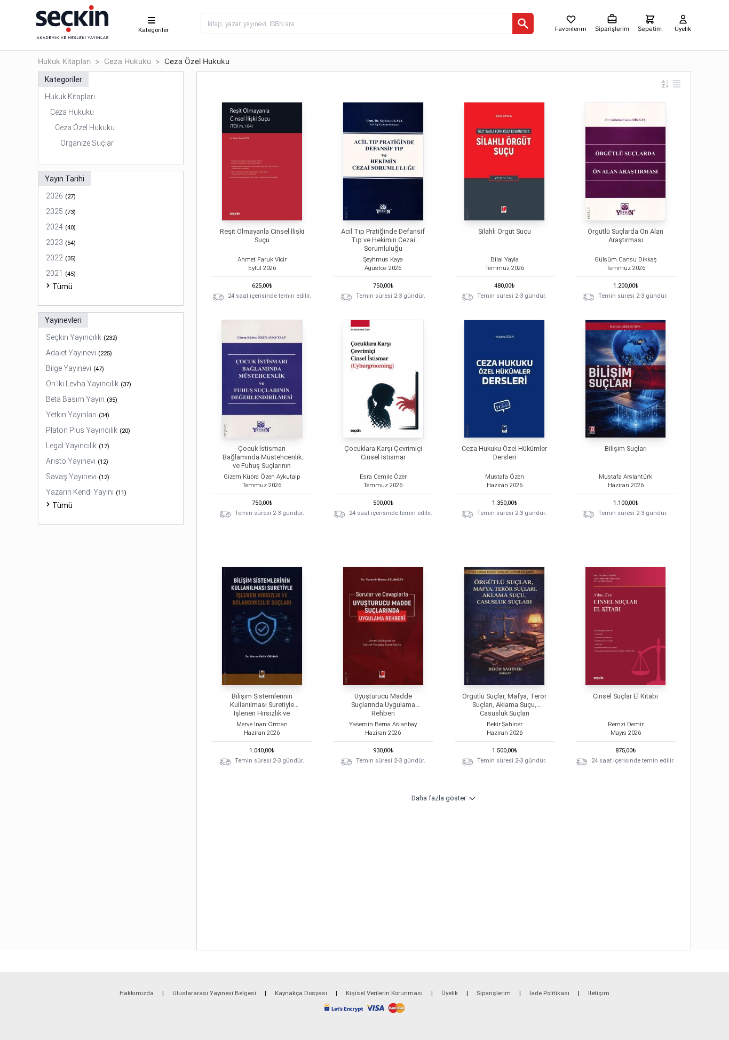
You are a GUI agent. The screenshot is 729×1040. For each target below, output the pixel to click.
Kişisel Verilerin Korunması (384, 993)
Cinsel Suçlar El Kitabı (625, 696)
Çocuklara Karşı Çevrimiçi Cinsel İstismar (383, 452)
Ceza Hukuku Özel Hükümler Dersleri (504, 452)
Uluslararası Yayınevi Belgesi (214, 993)
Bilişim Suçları (626, 448)
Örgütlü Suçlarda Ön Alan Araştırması (625, 235)
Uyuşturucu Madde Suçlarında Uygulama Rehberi (383, 704)
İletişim (598, 993)
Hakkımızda (137, 993)
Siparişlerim (494, 993)
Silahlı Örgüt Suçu (504, 231)
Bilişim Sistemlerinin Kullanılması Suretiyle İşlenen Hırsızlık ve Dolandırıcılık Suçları (262, 709)
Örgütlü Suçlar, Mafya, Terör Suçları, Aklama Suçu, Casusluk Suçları (504, 704)
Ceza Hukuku (127, 61)
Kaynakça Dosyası (301, 993)
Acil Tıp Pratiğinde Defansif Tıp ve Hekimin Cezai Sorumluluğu (383, 239)
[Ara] (523, 23)
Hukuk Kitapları (64, 61)
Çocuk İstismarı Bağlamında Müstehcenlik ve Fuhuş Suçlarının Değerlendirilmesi (262, 461)
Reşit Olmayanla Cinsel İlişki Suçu (262, 235)
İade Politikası (549, 993)
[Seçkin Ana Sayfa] (71, 21)
